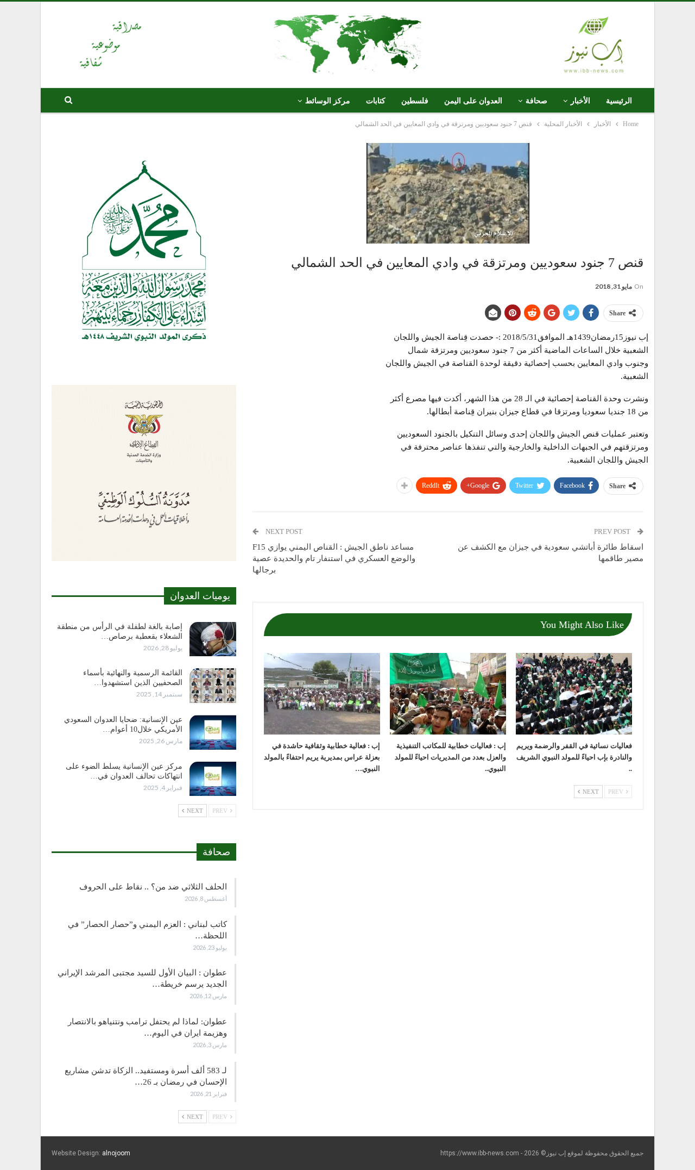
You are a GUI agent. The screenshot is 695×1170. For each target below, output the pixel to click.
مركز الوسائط (327, 101)
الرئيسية (619, 101)
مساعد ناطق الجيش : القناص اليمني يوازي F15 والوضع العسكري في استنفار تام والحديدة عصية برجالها (333, 558)
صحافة (536, 101)
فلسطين (414, 101)
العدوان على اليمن (473, 101)
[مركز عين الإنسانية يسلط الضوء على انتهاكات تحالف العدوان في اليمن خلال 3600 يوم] (212, 779)
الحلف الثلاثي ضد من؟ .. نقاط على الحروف (153, 886)
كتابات (376, 101)
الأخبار (580, 101)
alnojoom (116, 1153)
